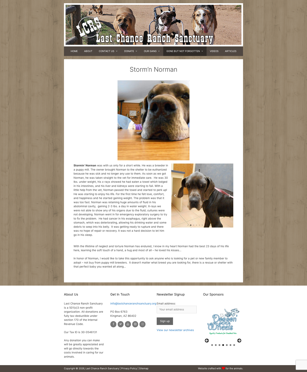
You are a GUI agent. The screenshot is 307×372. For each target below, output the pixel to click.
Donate (129, 51)
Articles (230, 51)
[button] (187, 225)
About (88, 51)
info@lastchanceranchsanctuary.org (133, 303)
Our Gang (150, 51)
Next (239, 340)
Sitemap (143, 368)
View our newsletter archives (175, 330)
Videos (214, 51)
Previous (207, 340)
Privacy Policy (129, 368)
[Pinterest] (135, 324)
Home (74, 51)
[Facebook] (113, 324)
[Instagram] (142, 324)
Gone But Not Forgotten (183, 51)
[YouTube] (128, 324)
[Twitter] (121, 324)
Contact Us (106, 51)
